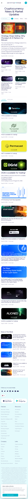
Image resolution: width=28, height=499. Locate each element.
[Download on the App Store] (7, 401)
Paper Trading (4, 426)
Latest (4, 99)
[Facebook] (2, 391)
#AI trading (16, 18)
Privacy (2, 456)
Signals (16, 446)
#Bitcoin (21, 18)
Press (2, 449)
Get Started (17, 409)
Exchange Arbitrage (5, 411)
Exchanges (17, 431)
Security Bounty (4, 461)
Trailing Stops (4, 423)
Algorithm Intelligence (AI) (6, 419)
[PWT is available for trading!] (14, 146)
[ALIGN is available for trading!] (14, 313)
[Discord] (10, 391)
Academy (17, 416)
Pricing (16, 449)
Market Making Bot (5, 414)
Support (3, 458)
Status (16, 463)
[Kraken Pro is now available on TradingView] (14, 231)
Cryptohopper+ (18, 428)
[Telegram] (7, 391)
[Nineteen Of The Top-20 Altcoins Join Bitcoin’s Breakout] (14, 211)
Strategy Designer (5, 428)
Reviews (16, 451)
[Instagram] (15, 391)
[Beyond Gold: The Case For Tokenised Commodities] (21, 61)
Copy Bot (3, 421)
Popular (10, 99)
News (16, 419)
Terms (2, 453)
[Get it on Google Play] (20, 401)
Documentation (18, 414)
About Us (3, 444)
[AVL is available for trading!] (7, 61)
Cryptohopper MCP (5, 435)
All (12, 18)
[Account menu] (26, 3)
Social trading (4, 416)
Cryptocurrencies (19, 444)
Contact (3, 451)
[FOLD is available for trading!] (14, 127)
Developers (17, 461)
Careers (2, 446)
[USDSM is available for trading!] (21, 78)
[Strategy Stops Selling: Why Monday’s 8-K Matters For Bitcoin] (14, 28)
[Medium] (18, 391)
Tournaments (4, 433)
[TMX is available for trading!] (14, 108)
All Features (3, 438)
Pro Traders (17, 456)
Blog (16, 421)
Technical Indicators (19, 423)
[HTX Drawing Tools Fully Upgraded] (14, 192)
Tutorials (17, 411)
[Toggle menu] (1, 3)
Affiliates (17, 453)
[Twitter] (5, 391)
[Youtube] (12, 391)
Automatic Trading (5, 409)
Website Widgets (18, 458)
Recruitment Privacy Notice (7, 463)
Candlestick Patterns (19, 426)
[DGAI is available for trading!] (14, 164)
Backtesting (3, 431)
